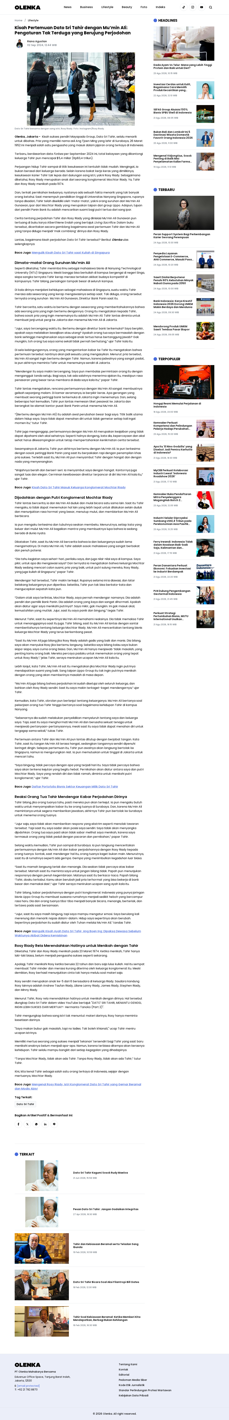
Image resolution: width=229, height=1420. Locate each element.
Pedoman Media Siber (133, 1380)
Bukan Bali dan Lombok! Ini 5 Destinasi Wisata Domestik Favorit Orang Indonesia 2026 (173, 134)
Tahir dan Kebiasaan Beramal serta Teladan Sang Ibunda (105, 1246)
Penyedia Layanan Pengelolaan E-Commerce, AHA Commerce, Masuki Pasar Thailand (173, 256)
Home (18, 20)
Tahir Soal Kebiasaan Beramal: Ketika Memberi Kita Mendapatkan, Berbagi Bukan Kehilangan (106, 1318)
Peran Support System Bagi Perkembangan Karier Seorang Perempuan (182, 236)
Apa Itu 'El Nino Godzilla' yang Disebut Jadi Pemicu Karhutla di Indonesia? (173, 449)
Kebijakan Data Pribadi (133, 1395)
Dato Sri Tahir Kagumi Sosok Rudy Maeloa (100, 1172)
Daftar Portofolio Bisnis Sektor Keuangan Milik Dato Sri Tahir (75, 787)
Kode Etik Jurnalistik (132, 1385)
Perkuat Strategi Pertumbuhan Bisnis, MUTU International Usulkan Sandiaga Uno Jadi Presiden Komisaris (172, 616)
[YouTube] (201, 7)
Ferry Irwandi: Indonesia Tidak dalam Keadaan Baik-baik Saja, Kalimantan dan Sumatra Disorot (173, 544)
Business (86, 7)
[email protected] (28, 1386)
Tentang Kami (128, 1364)
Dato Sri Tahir (25, 1104)
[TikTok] (183, 7)
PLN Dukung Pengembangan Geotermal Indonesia (172, 592)
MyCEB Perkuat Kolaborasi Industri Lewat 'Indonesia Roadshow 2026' (171, 473)
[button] (18, 1124)
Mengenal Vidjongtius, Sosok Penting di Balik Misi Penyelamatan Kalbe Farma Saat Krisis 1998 (173, 158)
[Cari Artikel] (210, 7)
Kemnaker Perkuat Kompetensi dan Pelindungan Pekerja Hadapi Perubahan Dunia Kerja (173, 425)
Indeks (160, 7)
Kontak (123, 1369)
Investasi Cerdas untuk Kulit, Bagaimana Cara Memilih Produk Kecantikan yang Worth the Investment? (172, 87)
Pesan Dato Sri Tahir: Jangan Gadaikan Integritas (105, 1209)
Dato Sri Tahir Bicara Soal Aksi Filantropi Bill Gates (106, 1282)
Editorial (124, 1375)
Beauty (127, 7)
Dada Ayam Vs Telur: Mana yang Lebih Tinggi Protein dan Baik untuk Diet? (183, 67)
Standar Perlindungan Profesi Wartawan (145, 1390)
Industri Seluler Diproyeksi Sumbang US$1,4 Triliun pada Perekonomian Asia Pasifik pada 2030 (172, 520)
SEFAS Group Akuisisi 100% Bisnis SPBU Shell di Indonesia (173, 111)
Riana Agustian (37, 41)
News (68, 7)
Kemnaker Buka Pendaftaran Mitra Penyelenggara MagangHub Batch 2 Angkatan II (172, 497)
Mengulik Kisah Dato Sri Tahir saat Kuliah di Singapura (71, 253)
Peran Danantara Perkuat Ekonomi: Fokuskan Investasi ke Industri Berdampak (172, 568)
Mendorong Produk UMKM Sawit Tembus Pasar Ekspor (172, 328)
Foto (144, 7)
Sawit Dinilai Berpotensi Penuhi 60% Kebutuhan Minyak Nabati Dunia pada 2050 (173, 280)
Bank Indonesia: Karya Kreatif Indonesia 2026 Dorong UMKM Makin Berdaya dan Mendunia (173, 304)
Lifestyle (107, 7)
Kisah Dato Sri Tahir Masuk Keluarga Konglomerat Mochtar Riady (79, 487)
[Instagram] (192, 7)
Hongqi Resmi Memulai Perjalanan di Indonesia (177, 405)
